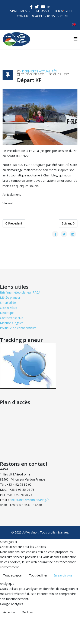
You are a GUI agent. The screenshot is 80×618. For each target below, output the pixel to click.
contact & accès (30, 16)
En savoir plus (63, 575)
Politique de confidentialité (18, 328)
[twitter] (37, 7)
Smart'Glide (8, 303)
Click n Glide (62, 11)
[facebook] (31, 7)
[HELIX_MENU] (75, 39)
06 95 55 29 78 (57, 16)
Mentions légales (11, 323)
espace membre (21, 11)
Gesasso (42, 11)
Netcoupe (7, 313)
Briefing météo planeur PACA (20, 292)
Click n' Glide (8, 308)
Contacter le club (11, 318)
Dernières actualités (39, 71)
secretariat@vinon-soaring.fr (29, 500)
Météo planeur (10, 297)
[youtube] (43, 7)
